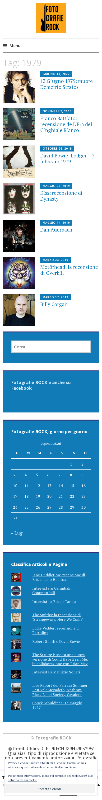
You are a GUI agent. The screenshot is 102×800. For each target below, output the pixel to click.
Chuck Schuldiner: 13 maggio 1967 (57, 705)
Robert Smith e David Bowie (56, 641)
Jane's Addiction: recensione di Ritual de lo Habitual (58, 577)
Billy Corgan (54, 304)
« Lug (17, 533)
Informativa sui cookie (22, 780)
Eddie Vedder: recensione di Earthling (55, 630)
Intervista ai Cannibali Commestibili (51, 590)
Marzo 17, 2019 (55, 297)
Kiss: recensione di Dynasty (61, 195)
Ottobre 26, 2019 (57, 149)
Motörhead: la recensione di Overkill (69, 270)
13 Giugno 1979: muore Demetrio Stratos (66, 84)
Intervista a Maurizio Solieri (56, 672)
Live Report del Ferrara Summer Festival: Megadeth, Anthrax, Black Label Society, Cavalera (60, 690)
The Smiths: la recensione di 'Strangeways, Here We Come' (57, 617)
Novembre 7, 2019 (57, 111)
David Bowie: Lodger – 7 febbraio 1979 (67, 158)
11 (26, 485)
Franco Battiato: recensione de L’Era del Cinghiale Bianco (66, 124)
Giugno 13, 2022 (56, 74)
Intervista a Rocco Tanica (54, 601)
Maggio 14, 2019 (56, 223)
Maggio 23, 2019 (56, 186)
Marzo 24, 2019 (55, 260)
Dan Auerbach (56, 229)
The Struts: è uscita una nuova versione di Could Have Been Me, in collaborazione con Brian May (60, 659)
